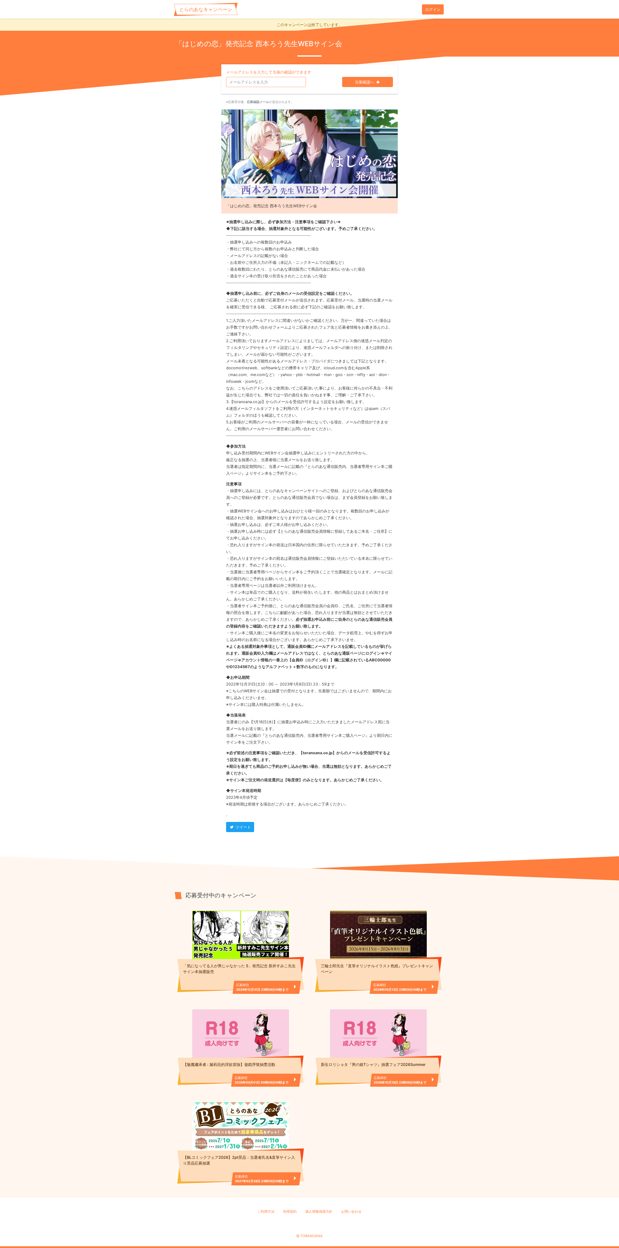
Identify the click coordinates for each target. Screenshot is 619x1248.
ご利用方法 (266, 1211)
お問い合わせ (351, 1211)
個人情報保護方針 (318, 1211)
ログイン (433, 9)
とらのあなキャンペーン (205, 9)
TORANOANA (311, 1236)
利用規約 (290, 1211)
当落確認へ (365, 82)
